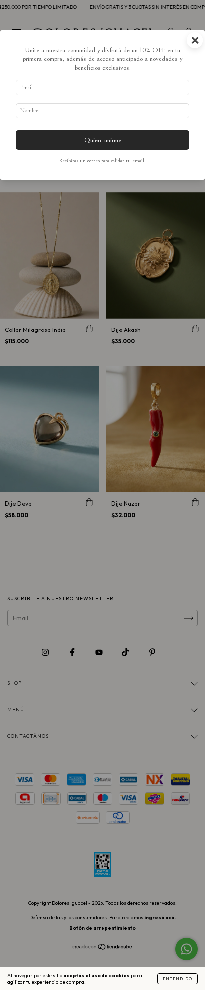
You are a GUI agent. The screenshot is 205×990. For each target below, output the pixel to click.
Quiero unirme (102, 140)
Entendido (177, 978)
